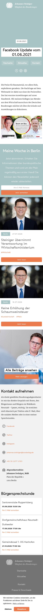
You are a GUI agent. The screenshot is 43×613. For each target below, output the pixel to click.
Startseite (7, 63)
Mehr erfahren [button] (18, 603)
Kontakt (36, 63)
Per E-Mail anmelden (10, 510)
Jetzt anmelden (21, 192)
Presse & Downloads (21, 590)
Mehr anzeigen (21, 376)
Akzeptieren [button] (21, 609)
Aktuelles (22, 63)
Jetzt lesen (21, 260)
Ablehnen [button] (8, 609)
